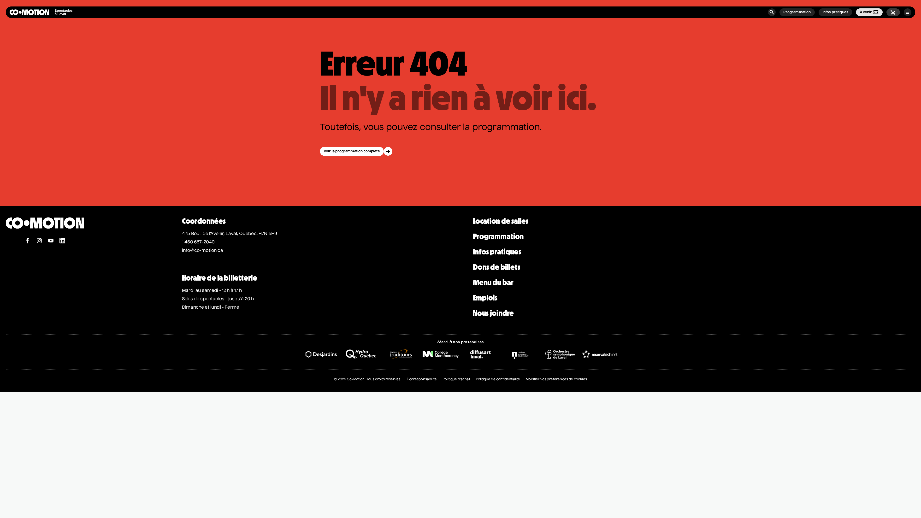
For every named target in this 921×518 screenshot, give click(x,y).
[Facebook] (28, 241)
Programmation (498, 236)
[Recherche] (772, 12)
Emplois (485, 298)
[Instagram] (39, 241)
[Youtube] (51, 241)
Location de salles (500, 221)
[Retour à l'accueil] (45, 235)
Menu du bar (493, 282)
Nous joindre (493, 313)
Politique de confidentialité (498, 379)
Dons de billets (496, 267)
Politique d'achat (456, 379)
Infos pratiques (497, 252)
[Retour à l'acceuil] (41, 12)
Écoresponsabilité (422, 379)
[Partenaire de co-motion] (321, 354)
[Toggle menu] (907, 12)
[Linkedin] (62, 241)
